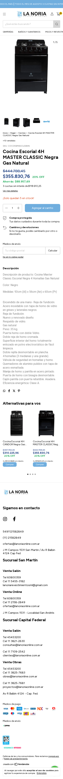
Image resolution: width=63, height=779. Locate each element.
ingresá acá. (53, 756)
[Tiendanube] (16, 765)
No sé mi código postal (13, 257)
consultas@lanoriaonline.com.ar (23, 645)
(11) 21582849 (12, 537)
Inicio (5, 133)
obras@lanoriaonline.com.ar (20, 676)
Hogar (13, 133)
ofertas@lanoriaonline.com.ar (21, 543)
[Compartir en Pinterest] (19, 391)
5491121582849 (13, 531)
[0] (58, 14)
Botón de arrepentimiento (16, 758)
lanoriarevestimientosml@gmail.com (25, 585)
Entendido (42, 773)
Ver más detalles (10, 191)
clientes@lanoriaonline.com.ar (21, 655)
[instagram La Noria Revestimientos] (5, 519)
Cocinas (22, 133)
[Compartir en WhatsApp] (4, 391)
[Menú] (4, 14)
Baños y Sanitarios (29, 32)
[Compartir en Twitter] (14, 391)
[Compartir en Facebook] (9, 391)
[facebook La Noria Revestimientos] (14, 519)
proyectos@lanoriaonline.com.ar (23, 687)
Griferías (8, 32)
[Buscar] (56, 24)
